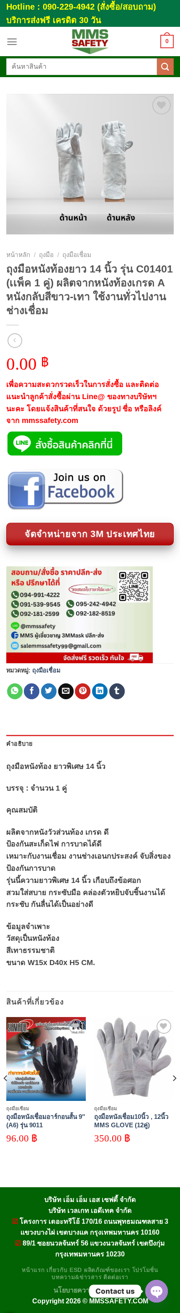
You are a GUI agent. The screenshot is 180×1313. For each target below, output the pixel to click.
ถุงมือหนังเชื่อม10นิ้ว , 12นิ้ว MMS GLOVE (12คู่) (131, 1121)
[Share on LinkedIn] (100, 691)
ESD (75, 1270)
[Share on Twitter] (49, 691)
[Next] (174, 1095)
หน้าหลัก (18, 254)
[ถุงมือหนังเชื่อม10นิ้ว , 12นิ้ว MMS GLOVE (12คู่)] (134, 1059)
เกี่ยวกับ (56, 1270)
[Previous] (6, 1095)
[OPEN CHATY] (156, 1291)
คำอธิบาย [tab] (19, 743)
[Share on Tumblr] (117, 691)
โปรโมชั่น (145, 1270)
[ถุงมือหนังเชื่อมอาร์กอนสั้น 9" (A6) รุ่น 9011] (46, 1059)
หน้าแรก (33, 1270)
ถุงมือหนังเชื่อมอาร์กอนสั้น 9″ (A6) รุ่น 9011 (45, 1121)
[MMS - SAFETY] (90, 41)
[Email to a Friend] (66, 691)
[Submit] (165, 66)
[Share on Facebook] (31, 691)
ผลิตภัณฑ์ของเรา (107, 1270)
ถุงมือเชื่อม (76, 254)
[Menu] (12, 42)
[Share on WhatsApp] (15, 691)
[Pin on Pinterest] (82, 691)
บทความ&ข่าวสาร (76, 1277)
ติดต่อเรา (116, 1277)
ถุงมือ (46, 254)
